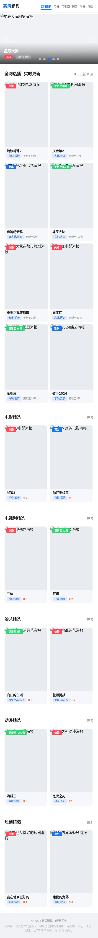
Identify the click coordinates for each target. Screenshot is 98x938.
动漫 (82, 6)
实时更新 (46, 6)
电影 (56, 6)
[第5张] (58, 59)
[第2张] (44, 59)
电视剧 (66, 6)
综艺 (74, 6)
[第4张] (53, 59)
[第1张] (40, 59)
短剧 (90, 6)
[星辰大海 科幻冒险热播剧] (49, 39)
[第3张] (49, 59)
